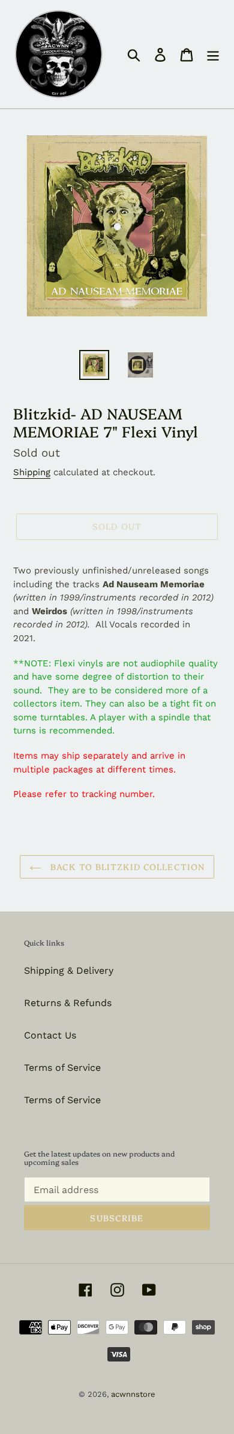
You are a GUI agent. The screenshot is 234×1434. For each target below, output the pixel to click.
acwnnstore (133, 1394)
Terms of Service (62, 1067)
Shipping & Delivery (68, 970)
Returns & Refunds (68, 1003)
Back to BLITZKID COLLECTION (126, 867)
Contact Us (50, 1035)
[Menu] (213, 54)
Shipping (31, 472)
